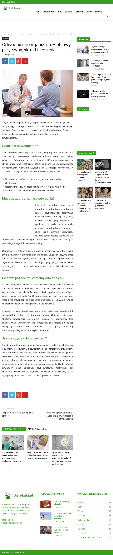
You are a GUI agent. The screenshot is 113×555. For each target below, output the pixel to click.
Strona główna (8, 34)
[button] (107, 16)
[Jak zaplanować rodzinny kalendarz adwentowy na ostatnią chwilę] (85, 192)
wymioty (10, 330)
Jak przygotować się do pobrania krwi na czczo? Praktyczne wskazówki (37, 455)
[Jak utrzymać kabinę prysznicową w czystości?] (83, 63)
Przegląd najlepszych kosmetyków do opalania (62, 516)
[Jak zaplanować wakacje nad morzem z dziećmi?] (85, 164)
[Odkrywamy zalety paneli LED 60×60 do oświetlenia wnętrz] (83, 94)
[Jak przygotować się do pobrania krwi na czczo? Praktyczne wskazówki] (37, 442)
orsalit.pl (38, 243)
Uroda (89, 12)
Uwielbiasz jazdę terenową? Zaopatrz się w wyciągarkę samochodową (59, 415)
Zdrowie (99, 12)
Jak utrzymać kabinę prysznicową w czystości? (99, 63)
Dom (60, 12)
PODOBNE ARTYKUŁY (14, 429)
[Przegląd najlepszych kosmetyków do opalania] (45, 516)
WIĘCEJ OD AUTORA (37, 429)
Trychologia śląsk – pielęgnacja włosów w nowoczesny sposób (100, 49)
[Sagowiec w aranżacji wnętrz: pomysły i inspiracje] (103, 192)
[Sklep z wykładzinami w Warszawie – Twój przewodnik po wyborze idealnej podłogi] (83, 77)
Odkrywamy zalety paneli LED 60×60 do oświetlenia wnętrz (99, 93)
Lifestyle (79, 12)
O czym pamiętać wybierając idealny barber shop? (61, 530)
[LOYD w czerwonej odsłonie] (45, 504)
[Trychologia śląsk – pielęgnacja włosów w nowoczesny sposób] (83, 49)
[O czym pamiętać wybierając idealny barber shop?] (45, 530)
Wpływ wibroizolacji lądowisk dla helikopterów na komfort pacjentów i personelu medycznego (62, 458)
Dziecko (68, 12)
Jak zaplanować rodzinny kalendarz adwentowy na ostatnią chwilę (84, 205)
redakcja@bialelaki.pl (12, 522)
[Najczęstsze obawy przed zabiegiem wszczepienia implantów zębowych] (13, 442)
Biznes (38, 12)
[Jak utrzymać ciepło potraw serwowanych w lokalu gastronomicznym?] (103, 164)
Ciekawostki (50, 12)
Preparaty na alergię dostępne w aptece (17, 414)
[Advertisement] (56, 26)
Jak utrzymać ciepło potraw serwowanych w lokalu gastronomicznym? (103, 177)
